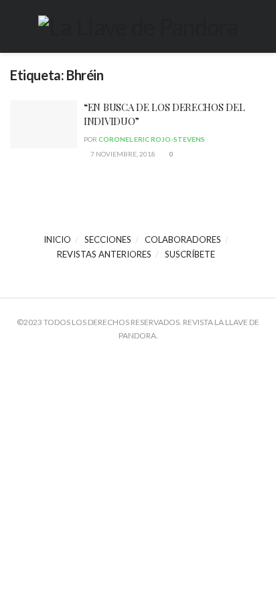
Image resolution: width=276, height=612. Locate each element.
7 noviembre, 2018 (122, 154)
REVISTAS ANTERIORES (104, 254)
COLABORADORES (183, 239)
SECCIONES (107, 239)
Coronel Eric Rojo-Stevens (151, 139)
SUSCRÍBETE (190, 254)
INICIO (57, 239)
